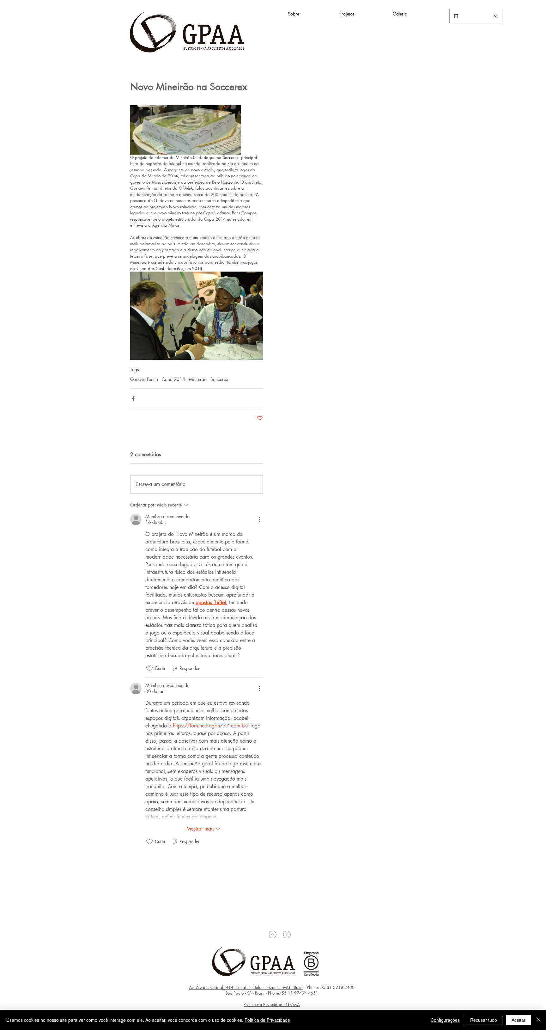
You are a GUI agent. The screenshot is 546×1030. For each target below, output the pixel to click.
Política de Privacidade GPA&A (272, 1004)
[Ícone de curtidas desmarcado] (149, 668)
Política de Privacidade (267, 1020)
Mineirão (198, 379)
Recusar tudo (483, 1020)
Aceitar (518, 1020)
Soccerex (219, 379)
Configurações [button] (445, 1020)
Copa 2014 (173, 379)
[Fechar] (538, 1020)
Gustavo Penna (144, 379)
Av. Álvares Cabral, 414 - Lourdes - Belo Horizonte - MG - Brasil (246, 987)
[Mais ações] (259, 519)
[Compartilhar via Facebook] (133, 399)
